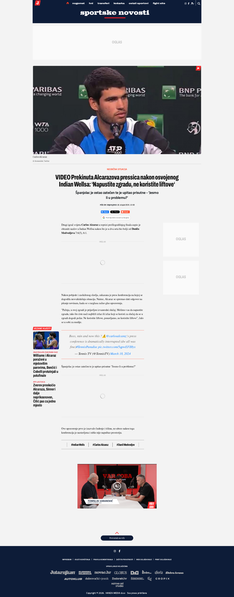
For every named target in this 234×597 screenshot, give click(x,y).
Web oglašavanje (144, 560)
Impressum (67, 560)
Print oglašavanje (163, 560)
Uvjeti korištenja (82, 560)
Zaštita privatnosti (124, 560)
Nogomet (78, 3)
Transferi (103, 3)
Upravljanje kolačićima (117, 566)
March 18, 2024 (120, 353)
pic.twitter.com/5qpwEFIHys (116, 346)
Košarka (119, 3)
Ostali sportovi (139, 3)
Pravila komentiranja (103, 560)
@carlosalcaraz (116, 336)
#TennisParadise (86, 346)
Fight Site (159, 3)
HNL (91, 3)
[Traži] (199, 4)
